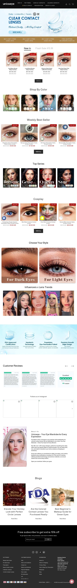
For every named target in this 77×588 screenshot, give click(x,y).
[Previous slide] (66, 366)
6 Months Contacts (7, 569)
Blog (40, 572)
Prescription (38, 5)
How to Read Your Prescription (46, 567)
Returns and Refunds (26, 567)
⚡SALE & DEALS (27, 5)
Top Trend (27, 2)
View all (38, 151)
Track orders (24, 572)
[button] (72, 408)
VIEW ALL (38, 80)
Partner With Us (24, 578)
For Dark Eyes (6, 562)
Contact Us (23, 565)
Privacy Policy (42, 565)
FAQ (22, 560)
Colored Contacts (53, 2)
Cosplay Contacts (39, 2)
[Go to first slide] (72, 366)
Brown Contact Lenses (8, 567)
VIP (22, 576)
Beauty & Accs (50, 5)
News (40, 574)
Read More (14, 518)
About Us (41, 560)
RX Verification (24, 574)
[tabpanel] (38, 23)
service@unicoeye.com (63, 562)
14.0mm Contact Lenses (8, 572)
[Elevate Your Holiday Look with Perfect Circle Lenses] (14, 494)
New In (20, 2)
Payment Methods (25, 569)
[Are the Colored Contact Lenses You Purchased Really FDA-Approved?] (38, 494)
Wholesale (41, 569)
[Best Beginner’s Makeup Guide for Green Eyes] (62, 494)
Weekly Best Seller (7, 560)
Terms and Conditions (26, 562)
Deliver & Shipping (43, 562)
